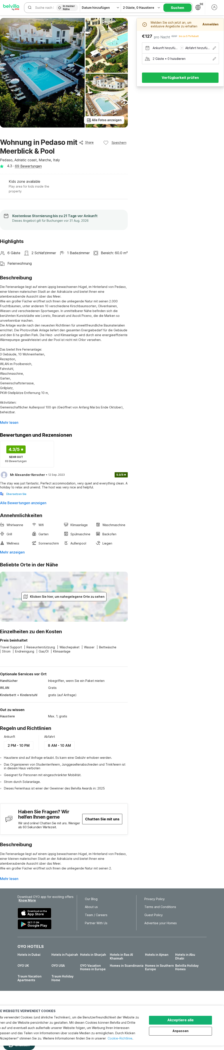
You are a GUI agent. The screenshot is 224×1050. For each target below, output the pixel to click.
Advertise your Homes (160, 923)
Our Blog (91, 899)
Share (89, 142)
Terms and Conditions (160, 907)
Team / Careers (96, 915)
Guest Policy (153, 915)
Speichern (119, 142)
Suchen (177, 7)
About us (91, 907)
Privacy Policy (154, 899)
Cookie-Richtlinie (120, 1038)
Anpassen (181, 1031)
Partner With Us (96, 923)
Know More (27, 900)
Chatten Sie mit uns (102, 819)
